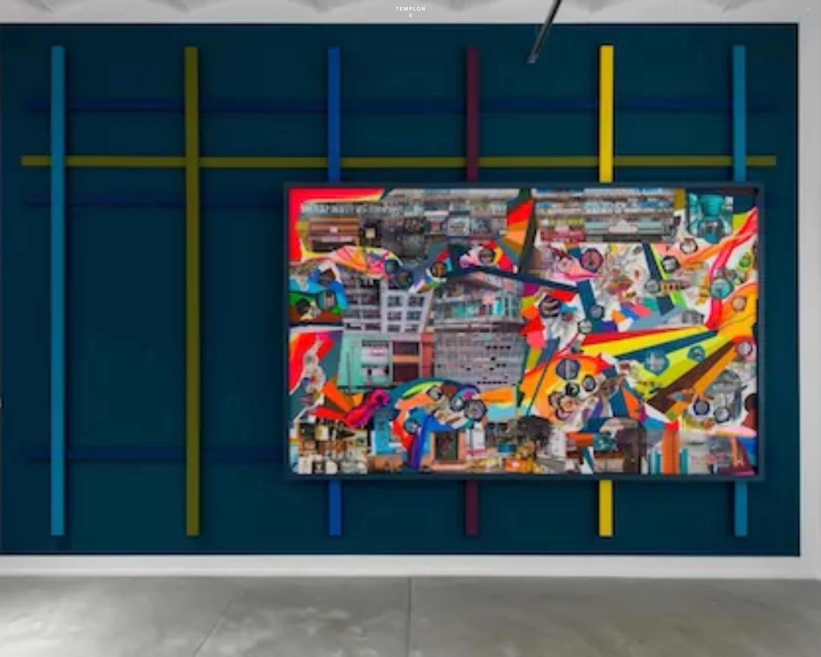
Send (426, 621)
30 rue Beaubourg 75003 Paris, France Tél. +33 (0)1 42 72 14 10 (28, 588)
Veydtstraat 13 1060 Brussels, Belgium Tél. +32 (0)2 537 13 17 (232, 588)
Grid (110, 650)
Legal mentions (762, 650)
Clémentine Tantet (78, 650)
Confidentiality (784, 650)
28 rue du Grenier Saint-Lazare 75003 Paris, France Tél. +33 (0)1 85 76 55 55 (34, 617)
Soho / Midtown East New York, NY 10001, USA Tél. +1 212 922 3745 (234, 617)
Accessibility (804, 650)
